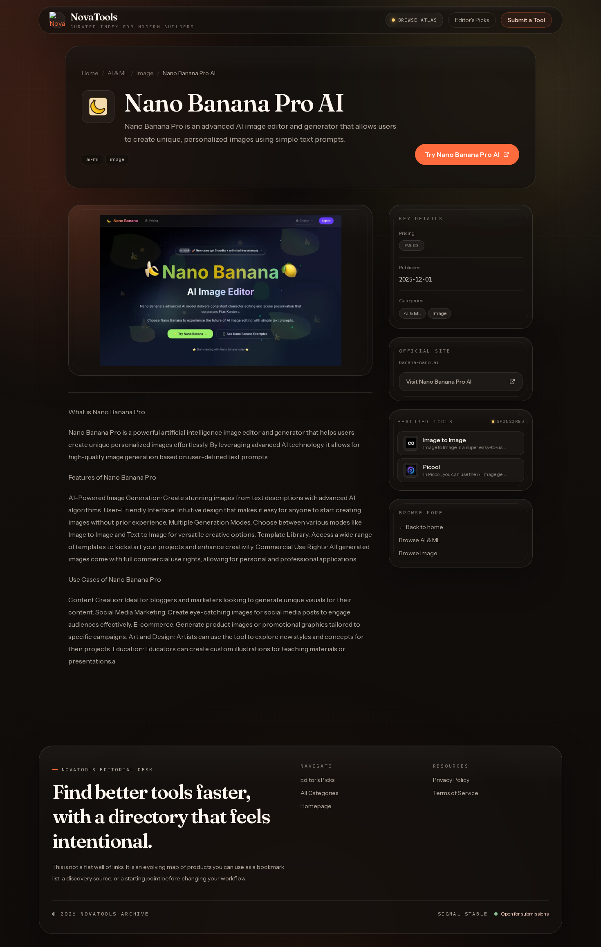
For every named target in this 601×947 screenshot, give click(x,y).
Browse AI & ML (419, 540)
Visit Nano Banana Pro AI (438, 381)
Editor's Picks (472, 20)
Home (90, 73)
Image (145, 73)
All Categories (319, 793)
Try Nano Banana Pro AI (462, 154)
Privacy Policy (451, 780)
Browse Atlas (417, 20)
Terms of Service (455, 793)
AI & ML (118, 73)
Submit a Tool (526, 20)
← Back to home (421, 527)
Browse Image (418, 553)
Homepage (316, 806)
